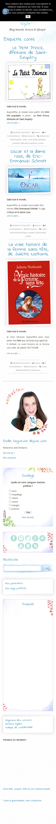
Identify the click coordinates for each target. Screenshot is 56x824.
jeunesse (16, 143)
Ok (28, 17)
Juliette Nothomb (23, 370)
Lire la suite (13, 122)
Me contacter (9, 457)
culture (14, 498)
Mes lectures (29, 136)
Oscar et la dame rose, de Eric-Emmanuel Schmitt (28, 156)
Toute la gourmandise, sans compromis (22, 800)
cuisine (14, 501)
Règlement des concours (18, 720)
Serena (37, 132)
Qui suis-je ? (9, 452)
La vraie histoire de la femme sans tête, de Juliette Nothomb (28, 249)
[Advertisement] (28, 661)
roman (41, 143)
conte (24, 139)
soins (14, 491)
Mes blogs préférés (15, 588)
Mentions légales (13, 724)
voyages (15, 505)
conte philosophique (37, 139)
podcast (15, 508)
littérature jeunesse (29, 143)
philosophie (41, 232)
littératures (35, 370)
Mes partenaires (14, 583)
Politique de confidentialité (19, 727)
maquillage (16, 494)
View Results (28, 517)
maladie (31, 232)
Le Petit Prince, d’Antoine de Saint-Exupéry (28, 53)
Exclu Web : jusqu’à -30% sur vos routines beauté (26, 788)
